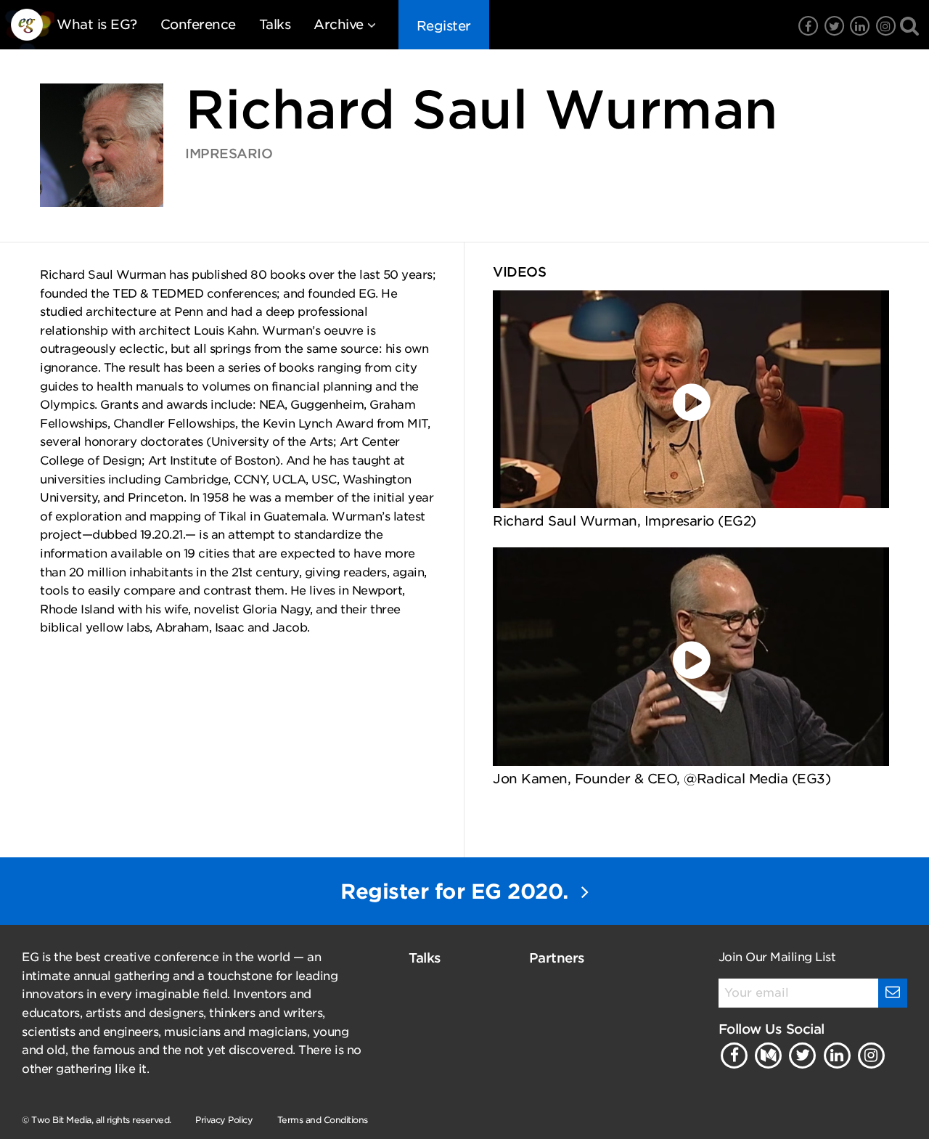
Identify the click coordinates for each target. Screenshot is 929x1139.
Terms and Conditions (322, 1119)
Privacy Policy (224, 1119)
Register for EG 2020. (457, 891)
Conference (198, 24)
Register (444, 25)
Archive (339, 24)
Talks (275, 24)
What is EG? (97, 24)
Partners (557, 958)
